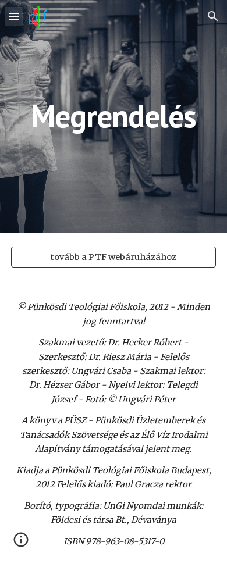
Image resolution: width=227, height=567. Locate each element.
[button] (14, 16)
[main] (113, 116)
